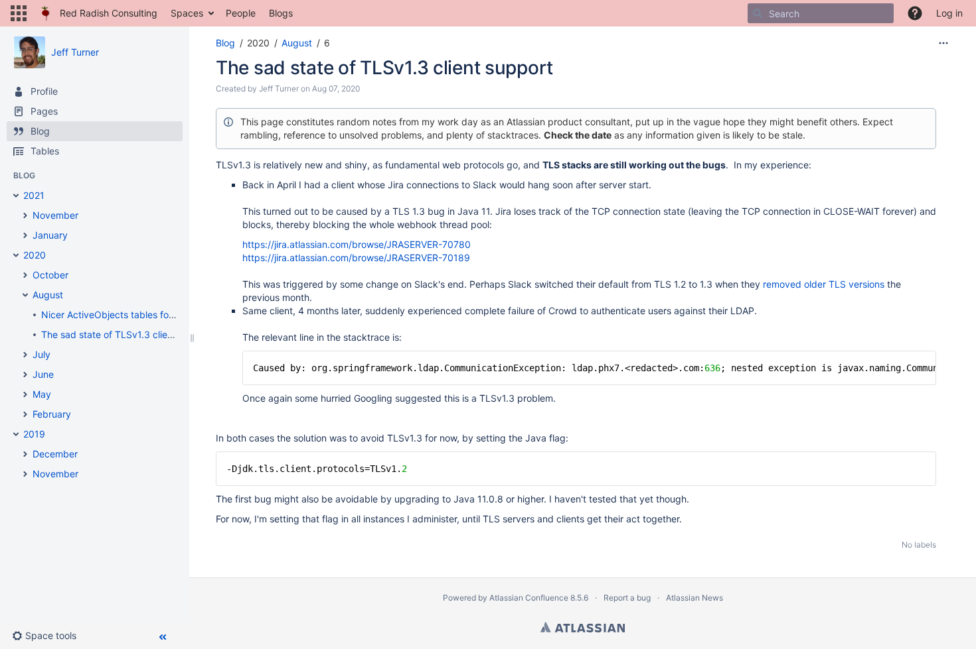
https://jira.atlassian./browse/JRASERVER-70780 (356, 244)
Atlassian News (694, 598)
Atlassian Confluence (528, 598)
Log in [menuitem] (949, 13)
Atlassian (582, 627)
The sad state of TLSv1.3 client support (384, 67)
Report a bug (627, 598)
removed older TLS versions (823, 284)
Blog (225, 42)
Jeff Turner (75, 52)
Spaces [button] (187, 13)
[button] (19, 13)
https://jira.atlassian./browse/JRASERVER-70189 (356, 257)
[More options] (943, 43)
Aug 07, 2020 (336, 88)
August (297, 42)
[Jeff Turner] (29, 52)
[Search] (757, 13)
